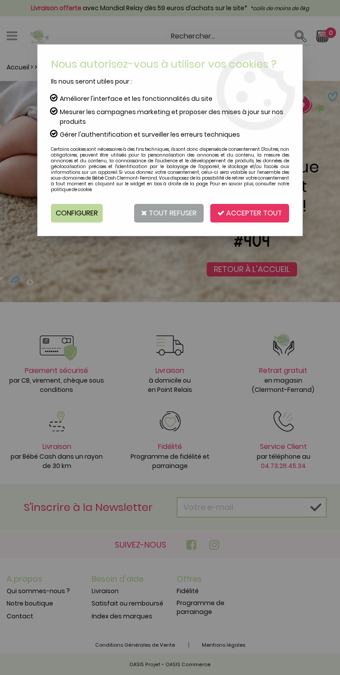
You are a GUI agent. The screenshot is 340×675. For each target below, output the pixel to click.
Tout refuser (172, 213)
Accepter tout (253, 213)
